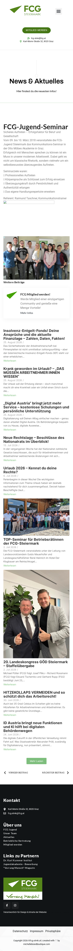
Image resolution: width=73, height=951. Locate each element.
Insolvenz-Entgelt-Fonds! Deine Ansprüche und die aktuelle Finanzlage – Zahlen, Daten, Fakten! (34, 334)
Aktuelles (8, 837)
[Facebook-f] (7, 905)
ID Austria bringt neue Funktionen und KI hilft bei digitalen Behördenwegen (32, 727)
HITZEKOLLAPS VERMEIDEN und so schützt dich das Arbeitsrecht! (34, 694)
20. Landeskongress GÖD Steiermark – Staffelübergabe (35, 664)
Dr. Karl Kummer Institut (17, 860)
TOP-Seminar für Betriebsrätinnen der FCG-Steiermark (33, 541)
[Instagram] (15, 905)
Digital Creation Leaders (58, 912)
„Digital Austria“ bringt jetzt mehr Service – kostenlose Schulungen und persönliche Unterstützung (36, 407)
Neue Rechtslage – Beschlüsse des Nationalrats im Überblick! (33, 439)
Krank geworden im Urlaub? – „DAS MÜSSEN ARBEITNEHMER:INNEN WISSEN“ (33, 372)
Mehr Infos (26, 313)
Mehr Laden (36, 761)
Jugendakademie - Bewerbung (20, 864)
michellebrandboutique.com (36, 944)
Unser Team (10, 833)
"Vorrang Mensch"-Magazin (19, 867)
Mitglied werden (12, 844)
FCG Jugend (10, 829)
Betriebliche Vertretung (17, 840)
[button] (58, 11)
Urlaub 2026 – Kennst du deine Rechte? (30, 470)
